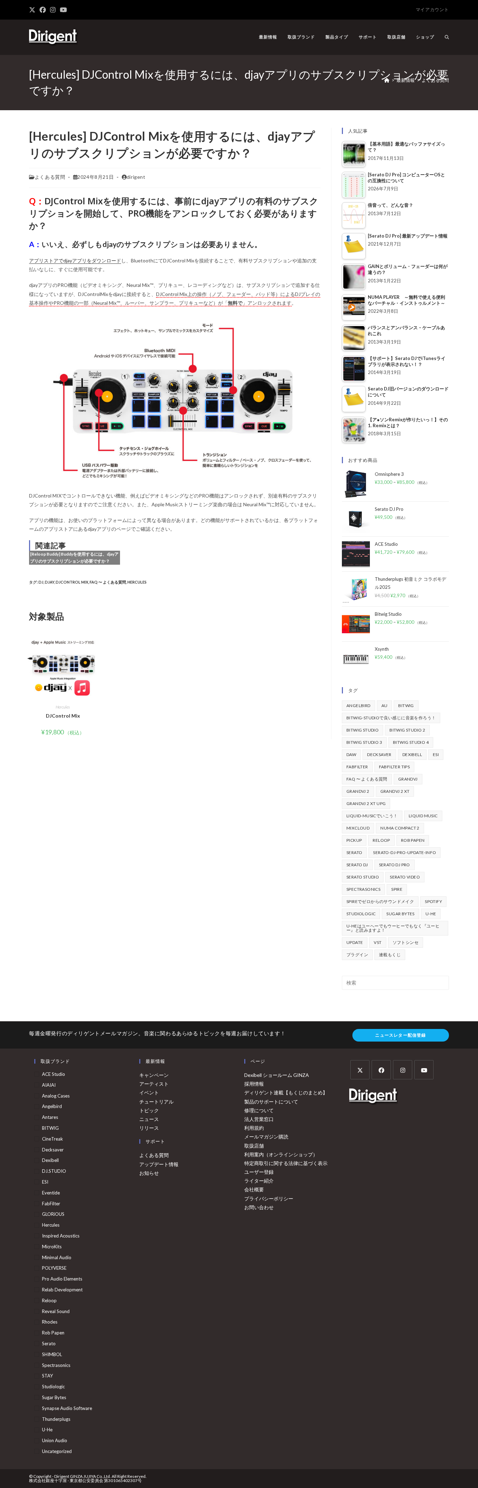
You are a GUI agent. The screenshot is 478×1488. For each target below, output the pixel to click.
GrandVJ (408, 779)
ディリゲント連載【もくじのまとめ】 (286, 1092)
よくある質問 (435, 80)
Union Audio (54, 1440)
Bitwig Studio (362, 730)
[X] (360, 1069)
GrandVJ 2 (358, 791)
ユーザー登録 (259, 1172)
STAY (47, 1375)
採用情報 (254, 1084)
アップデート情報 (158, 1164)
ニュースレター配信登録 (400, 1035)
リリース (149, 1128)
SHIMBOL (52, 1354)
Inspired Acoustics (60, 1236)
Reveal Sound (56, 1311)
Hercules (137, 582)
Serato (354, 852)
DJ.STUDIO (54, 1171)
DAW (351, 754)
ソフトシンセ (406, 942)
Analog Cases (56, 1096)
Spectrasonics (363, 889)
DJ (40, 582)
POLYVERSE (54, 1268)
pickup (354, 840)
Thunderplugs (56, 1419)
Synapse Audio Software (67, 1408)
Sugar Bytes (400, 913)
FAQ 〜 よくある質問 (108, 582)
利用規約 (254, 1128)
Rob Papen (413, 840)
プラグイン (357, 954)
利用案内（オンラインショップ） (281, 1154)
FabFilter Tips (394, 766)
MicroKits (52, 1246)
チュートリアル (156, 1102)
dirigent (136, 177)
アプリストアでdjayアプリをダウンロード (75, 260)
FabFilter (357, 766)
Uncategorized (57, 1451)
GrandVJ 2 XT (395, 791)
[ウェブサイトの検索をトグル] (447, 37)
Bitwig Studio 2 (407, 730)
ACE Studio (53, 1074)
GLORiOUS (53, 1214)
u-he (431, 913)
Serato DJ (357, 864)
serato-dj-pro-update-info (404, 852)
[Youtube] (424, 1069)
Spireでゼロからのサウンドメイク (380, 901)
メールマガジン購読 (266, 1137)
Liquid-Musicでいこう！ (372, 815)
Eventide (51, 1193)
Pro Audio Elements (62, 1279)
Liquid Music (423, 815)
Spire (396, 889)
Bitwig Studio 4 (411, 742)
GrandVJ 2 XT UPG (366, 803)
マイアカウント (432, 9)
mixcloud (358, 828)
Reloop (381, 840)
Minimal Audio (56, 1257)
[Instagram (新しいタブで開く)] (53, 9)
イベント (149, 1092)
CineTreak (52, 1139)
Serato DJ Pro (394, 864)
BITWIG (406, 705)
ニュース (149, 1119)
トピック (149, 1110)
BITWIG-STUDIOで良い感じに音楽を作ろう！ (391, 717)
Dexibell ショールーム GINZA (276, 1075)
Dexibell (412, 754)
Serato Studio (362, 877)
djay (49, 582)
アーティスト (154, 1084)
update (354, 942)
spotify (433, 901)
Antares (50, 1117)
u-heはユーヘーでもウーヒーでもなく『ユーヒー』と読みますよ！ (393, 928)
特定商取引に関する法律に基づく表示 (286, 1163)
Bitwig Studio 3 (364, 742)
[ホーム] (386, 80)
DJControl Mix (72, 582)
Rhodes (49, 1322)
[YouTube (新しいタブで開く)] (63, 9)
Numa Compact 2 (400, 828)
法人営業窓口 (259, 1119)
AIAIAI (49, 1085)
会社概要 (254, 1189)
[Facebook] (381, 1069)
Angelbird (358, 705)
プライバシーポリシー (268, 1198)
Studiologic (360, 913)
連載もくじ (390, 954)
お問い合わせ (259, 1207)
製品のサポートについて (271, 1102)
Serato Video (405, 877)
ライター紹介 (259, 1181)
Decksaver (379, 754)
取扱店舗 (254, 1146)
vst (377, 942)
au (384, 705)
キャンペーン (154, 1075)
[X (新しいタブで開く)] (33, 9)
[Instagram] (402, 1069)
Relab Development (62, 1289)
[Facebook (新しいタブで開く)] (42, 9)
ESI (436, 754)
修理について (259, 1110)
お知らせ (149, 1173)
